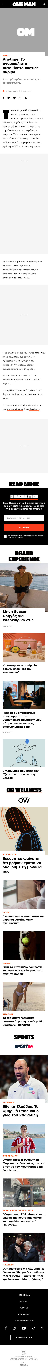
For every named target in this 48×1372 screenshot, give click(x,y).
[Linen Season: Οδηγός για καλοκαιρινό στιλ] (24, 587)
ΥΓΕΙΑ (6, 912)
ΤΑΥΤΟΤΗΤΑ (24, 1301)
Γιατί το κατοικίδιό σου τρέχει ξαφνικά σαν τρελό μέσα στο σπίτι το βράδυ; (23, 970)
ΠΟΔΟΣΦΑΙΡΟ (10, 1156)
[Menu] (4, 4)
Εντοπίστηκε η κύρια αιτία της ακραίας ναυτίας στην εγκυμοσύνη (24, 920)
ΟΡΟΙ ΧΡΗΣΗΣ (24, 1314)
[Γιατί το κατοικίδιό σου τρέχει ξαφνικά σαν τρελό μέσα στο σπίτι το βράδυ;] (24, 945)
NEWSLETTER (24, 1337)
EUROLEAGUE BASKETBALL (18, 1210)
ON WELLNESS (24, 790)
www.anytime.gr (15, 408)
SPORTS (24, 1037)
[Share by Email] (25, 97)
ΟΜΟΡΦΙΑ (8, 1014)
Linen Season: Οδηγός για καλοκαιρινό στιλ (18, 616)
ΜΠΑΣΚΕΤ (8, 1265)
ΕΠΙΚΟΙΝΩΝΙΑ (24, 1295)
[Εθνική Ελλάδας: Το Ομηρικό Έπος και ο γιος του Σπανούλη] (24, 1079)
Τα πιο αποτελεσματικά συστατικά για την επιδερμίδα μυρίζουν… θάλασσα (23, 1021)
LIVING (7, 963)
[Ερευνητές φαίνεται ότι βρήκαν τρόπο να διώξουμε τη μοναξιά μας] (24, 831)
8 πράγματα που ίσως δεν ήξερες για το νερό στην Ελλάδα (21, 774)
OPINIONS (8, 1102)
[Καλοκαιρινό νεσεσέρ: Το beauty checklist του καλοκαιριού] (24, 647)
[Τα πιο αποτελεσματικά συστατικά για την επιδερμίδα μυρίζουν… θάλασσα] (24, 996)
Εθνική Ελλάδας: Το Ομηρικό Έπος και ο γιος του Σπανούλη (21, 1111)
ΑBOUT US (24, 1308)
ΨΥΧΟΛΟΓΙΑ (9, 854)
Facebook (34, 408)
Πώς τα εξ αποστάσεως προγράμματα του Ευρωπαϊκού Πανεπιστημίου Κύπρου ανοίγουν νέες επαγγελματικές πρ (22, 719)
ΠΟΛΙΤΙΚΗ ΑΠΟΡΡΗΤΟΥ (24, 1321)
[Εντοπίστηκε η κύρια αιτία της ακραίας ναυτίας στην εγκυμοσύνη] (24, 894)
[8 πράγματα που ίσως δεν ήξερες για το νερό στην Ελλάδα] (24, 753)
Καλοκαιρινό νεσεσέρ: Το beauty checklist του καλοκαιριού (20, 669)
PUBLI (6, 55)
